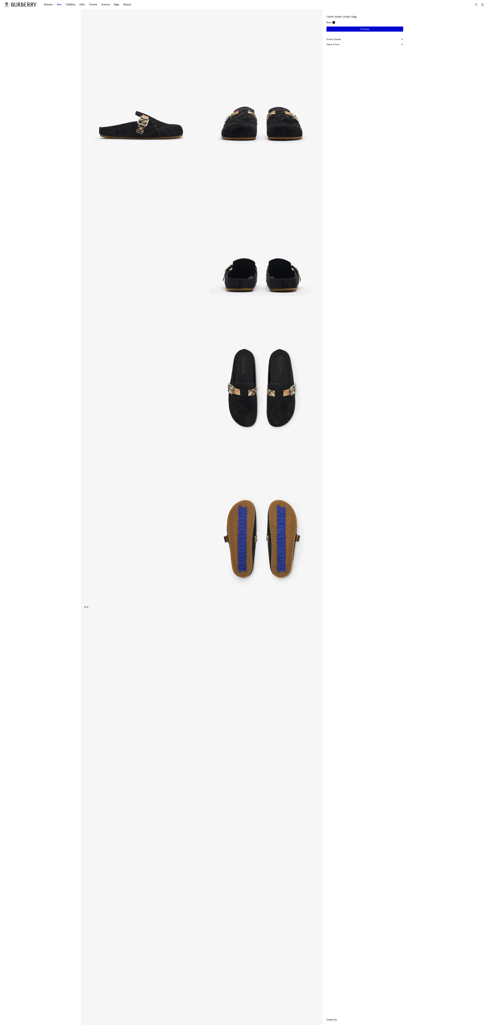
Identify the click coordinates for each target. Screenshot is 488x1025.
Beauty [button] (127, 4)
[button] (364, 29)
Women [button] (48, 4)
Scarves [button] (105, 4)
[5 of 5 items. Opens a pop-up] (201, 537)
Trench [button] (93, 4)
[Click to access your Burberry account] (482, 4)
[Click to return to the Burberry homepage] (25, 4)
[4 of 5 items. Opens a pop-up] (201, 386)
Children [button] (70, 4)
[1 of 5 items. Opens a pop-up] (141, 84)
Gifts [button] (82, 4)
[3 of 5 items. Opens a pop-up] (201, 235)
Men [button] (59, 4)
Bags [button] (116, 4)
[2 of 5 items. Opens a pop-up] (262, 84)
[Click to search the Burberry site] (476, 4)
